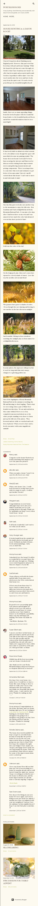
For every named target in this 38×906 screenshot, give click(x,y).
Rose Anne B (14, 656)
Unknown (12, 763)
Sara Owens (13, 792)
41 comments (12, 851)
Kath (11, 522)
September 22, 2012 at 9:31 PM (18, 495)
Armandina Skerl (15, 677)
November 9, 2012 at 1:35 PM (17, 786)
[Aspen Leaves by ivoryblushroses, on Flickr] (19, 244)
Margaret (12, 501)
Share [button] (5, 439)
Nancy (11, 455)
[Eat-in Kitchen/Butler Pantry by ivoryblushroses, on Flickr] (19, 149)
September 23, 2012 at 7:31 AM (18, 548)
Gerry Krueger (14, 535)
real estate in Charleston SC (18, 712)
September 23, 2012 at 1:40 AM (18, 529)
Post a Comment (9, 815)
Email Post (11, 439)
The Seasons (25, 444)
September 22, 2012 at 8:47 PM (18, 478)
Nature (20, 441)
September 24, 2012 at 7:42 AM (18, 596)
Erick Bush (13, 783)
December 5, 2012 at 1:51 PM (17, 810)
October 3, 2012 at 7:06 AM (17, 697)
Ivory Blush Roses (12, 7)
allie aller (12, 470)
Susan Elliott (13, 630)
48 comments (12, 887)
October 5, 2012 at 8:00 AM (17, 724)
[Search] (33, 3)
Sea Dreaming (11, 847)
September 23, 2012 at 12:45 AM (18, 516)
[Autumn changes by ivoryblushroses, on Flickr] (19, 202)
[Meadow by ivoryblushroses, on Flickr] (19, 334)
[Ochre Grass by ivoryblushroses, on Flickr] (19, 302)
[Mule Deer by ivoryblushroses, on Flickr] (19, 397)
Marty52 (12, 483)
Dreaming (10, 441)
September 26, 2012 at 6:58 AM (18, 671)
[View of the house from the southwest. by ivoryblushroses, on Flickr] (19, 59)
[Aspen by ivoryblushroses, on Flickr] (19, 365)
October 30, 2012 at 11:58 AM (17, 758)
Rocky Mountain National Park (12, 444)
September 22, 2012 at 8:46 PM (18, 464)
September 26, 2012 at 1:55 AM (18, 650)
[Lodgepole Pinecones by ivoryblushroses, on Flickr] (19, 270)
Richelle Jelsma (14, 730)
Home (5, 16)
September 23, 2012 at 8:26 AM (18, 567)
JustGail (12, 573)
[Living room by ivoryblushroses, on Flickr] (19, 110)
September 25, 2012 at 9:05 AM (18, 624)
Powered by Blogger (21, 899)
